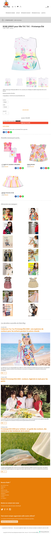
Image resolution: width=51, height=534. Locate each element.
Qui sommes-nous (4, 485)
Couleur (4, 100)
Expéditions (3, 493)
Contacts (2, 496)
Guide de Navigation (5, 491)
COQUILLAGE (9, 20)
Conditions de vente (5, 495)
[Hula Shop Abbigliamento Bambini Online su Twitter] (2, 509)
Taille (4, 104)
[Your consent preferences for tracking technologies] (44, 532)
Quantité (4, 111)
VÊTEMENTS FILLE (36, 12)
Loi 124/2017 (3, 498)
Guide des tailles (4, 490)
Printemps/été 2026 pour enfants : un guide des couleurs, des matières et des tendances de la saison (24, 430)
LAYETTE (43, 12)
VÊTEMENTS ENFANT (25, 12)
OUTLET (18, 12)
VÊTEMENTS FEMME (10, 12)
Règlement (3, 487)
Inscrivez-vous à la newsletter (9, 521)
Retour (2, 488)
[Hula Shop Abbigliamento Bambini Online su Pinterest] (7, 509)
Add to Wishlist (6, 126)
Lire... (2, 471)
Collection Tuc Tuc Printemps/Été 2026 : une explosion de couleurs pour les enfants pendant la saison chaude (22, 330)
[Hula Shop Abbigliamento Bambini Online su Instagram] (10, 509)
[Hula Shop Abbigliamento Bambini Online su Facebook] (4, 509)
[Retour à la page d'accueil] (3, 20)
